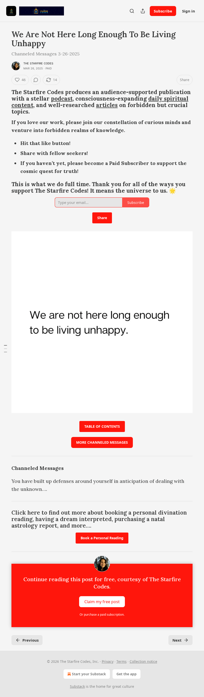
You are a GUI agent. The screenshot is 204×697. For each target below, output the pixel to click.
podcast (62, 98)
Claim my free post (102, 601)
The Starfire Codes (38, 63)
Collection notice (143, 661)
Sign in (188, 10)
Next (177, 640)
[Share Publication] (143, 11)
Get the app (126, 674)
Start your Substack (89, 674)
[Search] (132, 11)
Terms (121, 661)
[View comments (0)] (36, 80)
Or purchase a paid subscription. (102, 614)
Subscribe (163, 10)
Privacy (107, 661)
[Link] (4, 102)
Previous (30, 640)
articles (107, 105)
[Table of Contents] (5, 348)
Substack (77, 686)
